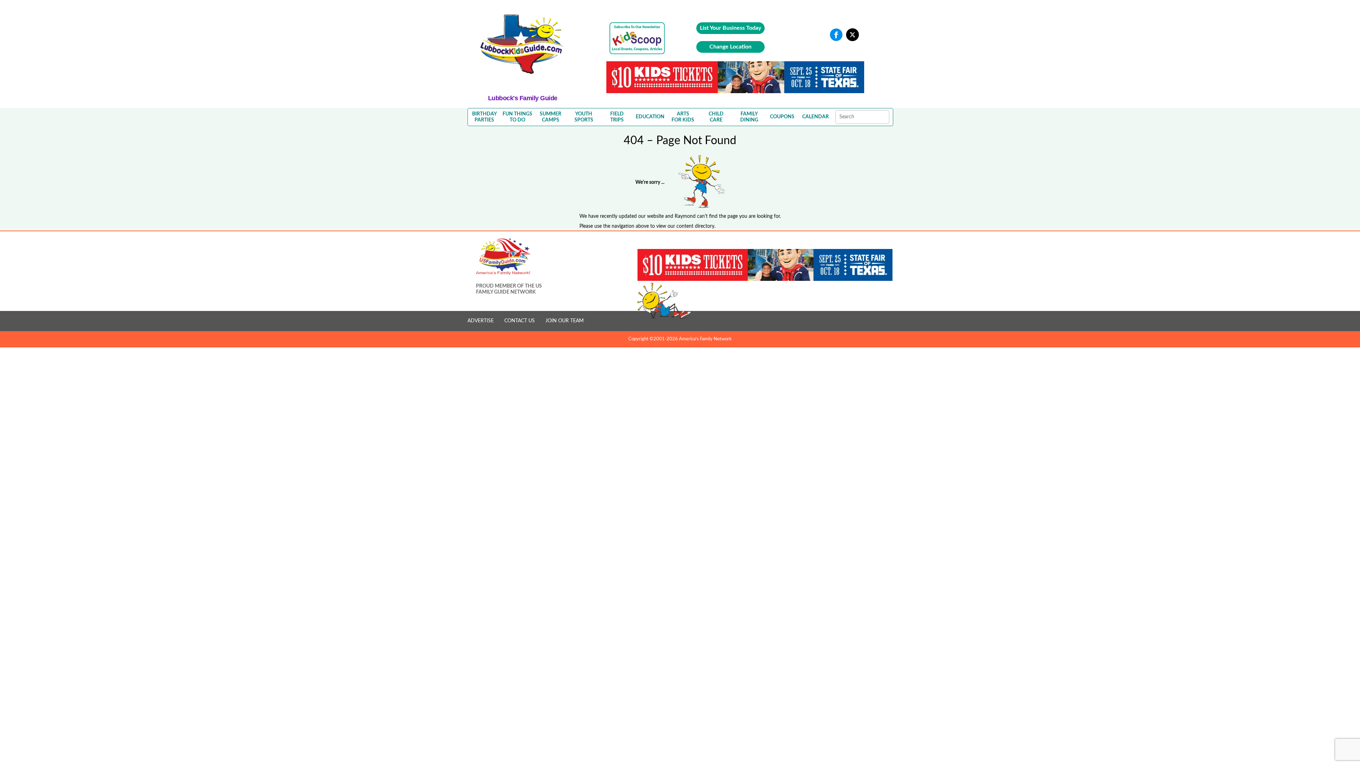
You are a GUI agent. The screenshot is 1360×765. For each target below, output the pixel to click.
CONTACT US (519, 320)
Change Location (730, 47)
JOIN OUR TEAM (564, 320)
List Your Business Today (730, 28)
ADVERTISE (481, 320)
